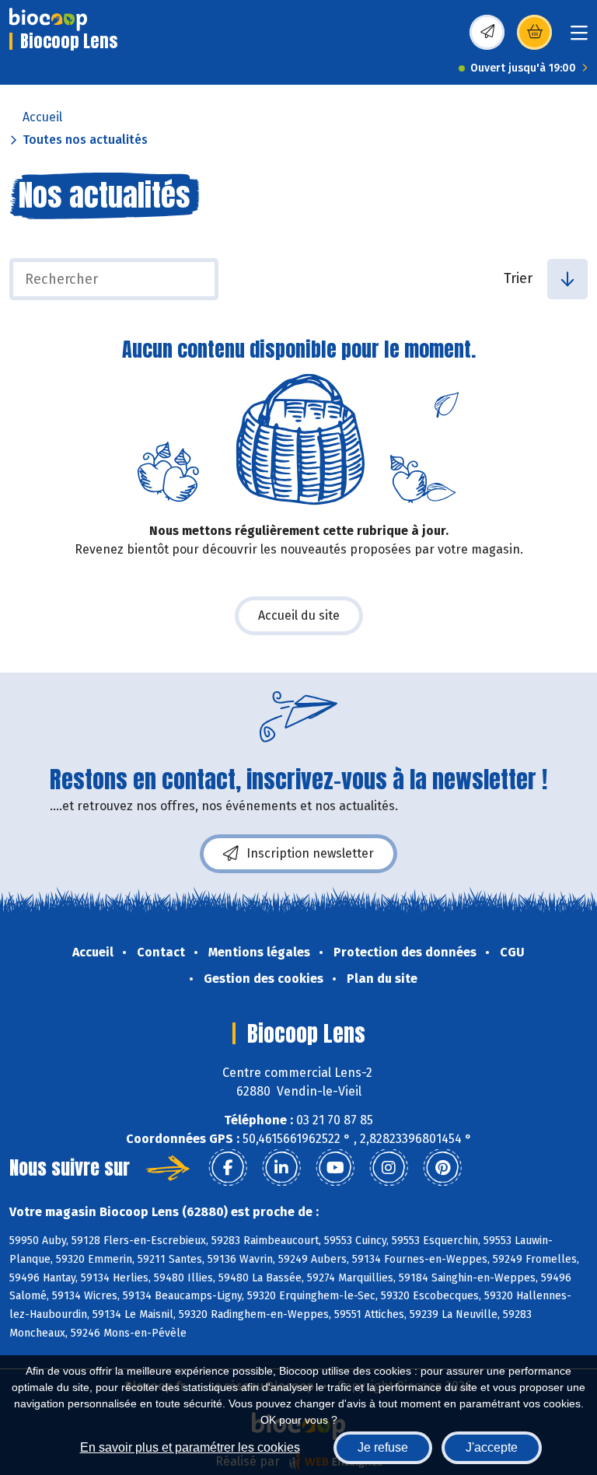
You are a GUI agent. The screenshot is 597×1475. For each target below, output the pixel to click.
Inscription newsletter (310, 853)
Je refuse (383, 1447)
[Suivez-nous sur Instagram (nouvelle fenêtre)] (388, 1167)
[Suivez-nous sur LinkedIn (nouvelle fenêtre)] (281, 1167)
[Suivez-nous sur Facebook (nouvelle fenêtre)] (227, 1167)
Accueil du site (299, 615)
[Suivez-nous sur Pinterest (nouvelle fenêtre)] (442, 1167)
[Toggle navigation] (579, 37)
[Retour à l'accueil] (48, 19)
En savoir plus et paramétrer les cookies (190, 1447)
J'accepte (492, 1447)
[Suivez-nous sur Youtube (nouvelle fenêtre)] (335, 1167)
